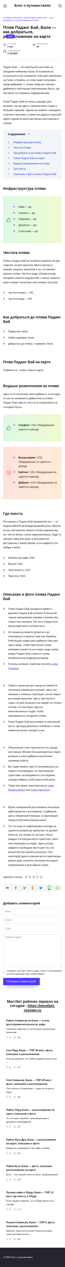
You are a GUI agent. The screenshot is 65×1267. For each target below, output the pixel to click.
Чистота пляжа (22, 147)
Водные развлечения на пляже (31, 163)
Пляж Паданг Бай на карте (29, 158)
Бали (10, 36)
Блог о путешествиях (32, 5)
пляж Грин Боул (40, 790)
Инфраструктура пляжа (27, 142)
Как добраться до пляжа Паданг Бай (34, 153)
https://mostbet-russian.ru (39, 1008)
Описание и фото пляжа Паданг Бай (34, 174)
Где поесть (19, 168)
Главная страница (12, 18)
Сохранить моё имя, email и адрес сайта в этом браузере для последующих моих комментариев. (34, 972)
